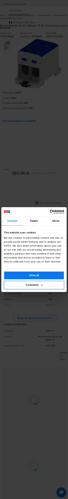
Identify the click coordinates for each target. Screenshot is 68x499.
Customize (32, 284)
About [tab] (55, 220)
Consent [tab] (12, 220)
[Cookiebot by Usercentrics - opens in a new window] (49, 212)
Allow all (34, 275)
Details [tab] (34, 220)
